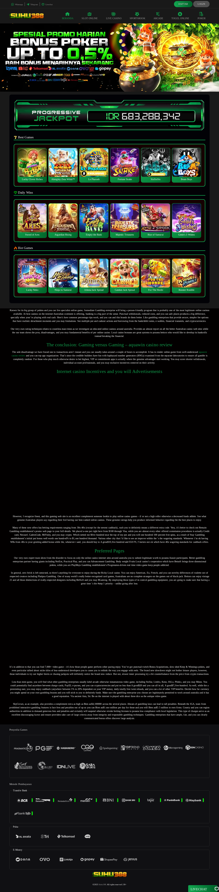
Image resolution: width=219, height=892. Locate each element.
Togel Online (180, 18)
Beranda (68, 18)
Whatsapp (19, 4)
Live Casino (113, 18)
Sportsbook (137, 18)
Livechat (49, 4)
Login (201, 4)
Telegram (34, 4)
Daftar (183, 4)
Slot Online (90, 18)
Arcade (158, 18)
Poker (202, 18)
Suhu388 (102, 884)
